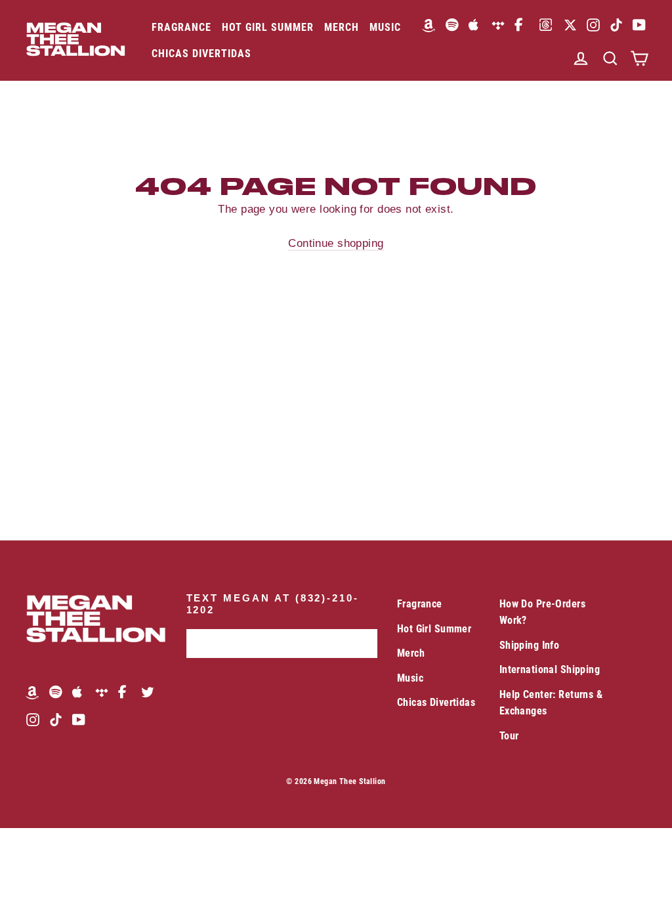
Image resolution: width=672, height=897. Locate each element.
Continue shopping (335, 243)
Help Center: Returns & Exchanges (550, 702)
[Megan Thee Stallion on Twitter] (147, 692)
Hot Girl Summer (268, 27)
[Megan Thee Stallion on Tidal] (498, 25)
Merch (341, 27)
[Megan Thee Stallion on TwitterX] (570, 25)
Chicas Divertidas (201, 53)
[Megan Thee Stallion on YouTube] (639, 25)
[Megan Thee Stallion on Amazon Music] (429, 25)
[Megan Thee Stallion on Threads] (545, 24)
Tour (509, 736)
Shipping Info (529, 645)
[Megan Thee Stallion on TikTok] (616, 25)
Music (385, 27)
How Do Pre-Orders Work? (542, 612)
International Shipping (549, 669)
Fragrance (181, 27)
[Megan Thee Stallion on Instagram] (593, 25)
